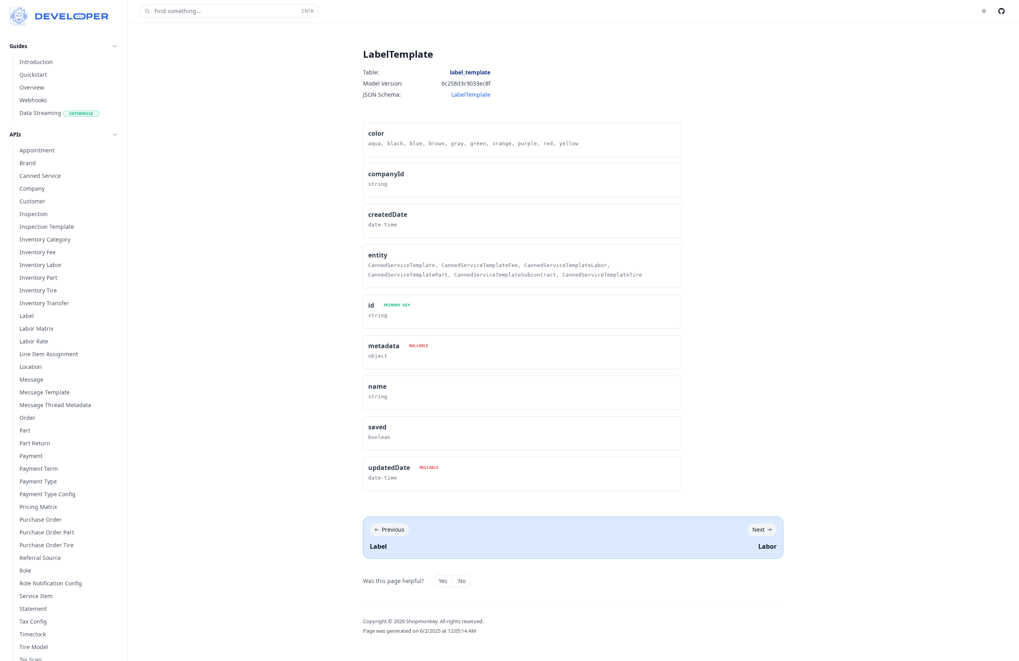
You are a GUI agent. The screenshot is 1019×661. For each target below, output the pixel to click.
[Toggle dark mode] (984, 11)
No (462, 581)
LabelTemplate (470, 94)
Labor (767, 546)
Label (378, 546)
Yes (443, 581)
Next (758, 529)
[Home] (59, 15)
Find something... (234, 11)
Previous (393, 529)
